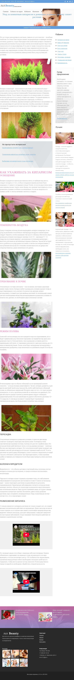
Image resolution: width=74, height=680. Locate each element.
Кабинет (41, 637)
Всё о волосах (62, 48)
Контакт (41, 639)
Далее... (26, 614)
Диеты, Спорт (61, 54)
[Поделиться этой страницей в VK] (70, 1)
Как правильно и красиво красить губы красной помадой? (63, 255)
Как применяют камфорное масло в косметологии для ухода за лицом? (64, 205)
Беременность (62, 63)
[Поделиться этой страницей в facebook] (65, 1)
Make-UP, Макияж (63, 43)
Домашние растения (64, 60)
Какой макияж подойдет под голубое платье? (17, 148)
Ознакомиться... (62, 118)
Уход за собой (62, 45)
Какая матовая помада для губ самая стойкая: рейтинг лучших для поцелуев (65, 175)
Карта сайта (42, 642)
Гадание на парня (63, 40)
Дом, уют (60, 51)
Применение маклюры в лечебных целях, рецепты (19, 154)
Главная (41, 635)
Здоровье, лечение (63, 57)
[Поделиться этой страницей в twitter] (68, 1)
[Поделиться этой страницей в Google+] (72, 1)
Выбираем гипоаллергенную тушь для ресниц (17, 161)
